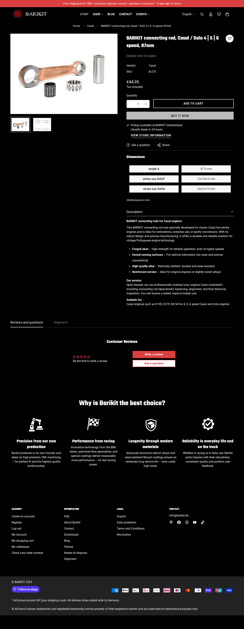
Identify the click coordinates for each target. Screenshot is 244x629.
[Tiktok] (202, 522)
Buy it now (180, 116)
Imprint (121, 516)
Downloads (71, 534)
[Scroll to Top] (237, 609)
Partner (68, 546)
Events (141, 14)
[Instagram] (187, 522)
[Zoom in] (110, 41)
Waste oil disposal (75, 553)
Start (84, 14)
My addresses (20, 546)
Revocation (124, 534)
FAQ (66, 516)
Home (76, 26)
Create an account (23, 516)
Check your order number (27, 553)
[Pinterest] (171, 522)
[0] (227, 14)
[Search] (202, 14)
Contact (125, 14)
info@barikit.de (178, 515)
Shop (96, 14)
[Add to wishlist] (230, 39)
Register (17, 522)
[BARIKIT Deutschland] (29, 14)
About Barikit (72, 522)
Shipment (70, 559)
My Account (19, 534)
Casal (90, 26)
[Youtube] (194, 522)
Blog (111, 14)
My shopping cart (23, 540)
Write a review (154, 354)
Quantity (131, 95)
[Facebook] (179, 522)
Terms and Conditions (131, 528)
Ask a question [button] (153, 363)
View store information (151, 135)
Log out (16, 528)
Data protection (126, 522)
